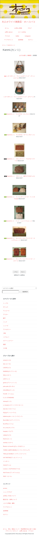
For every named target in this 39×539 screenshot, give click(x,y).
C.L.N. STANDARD (8, 397)
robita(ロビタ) (7, 435)
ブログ (30, 28)
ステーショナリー (8, 340)
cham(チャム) (7, 465)
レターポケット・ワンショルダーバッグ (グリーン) (19, 96)
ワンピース (6, 310)
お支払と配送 (18, 28)
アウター (5, 314)
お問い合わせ (9, 32)
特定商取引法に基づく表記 (28, 529)
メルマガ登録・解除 (9, 503)
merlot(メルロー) (8, 442)
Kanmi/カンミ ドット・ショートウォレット (19, 221)
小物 (4, 333)
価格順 (29, 55)
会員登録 (20, 39)
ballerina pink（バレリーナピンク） (13, 416)
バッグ (5, 322)
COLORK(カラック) (8, 390)
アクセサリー (7, 329)
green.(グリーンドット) (10, 382)
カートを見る (22, 32)
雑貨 (4, 344)
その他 (5, 348)
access (5, 488)
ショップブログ (7, 492)
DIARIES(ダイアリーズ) (10, 371)
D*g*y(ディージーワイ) (9, 412)
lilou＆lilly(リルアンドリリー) (11, 420)
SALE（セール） (8, 476)
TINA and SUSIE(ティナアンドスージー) (14, 454)
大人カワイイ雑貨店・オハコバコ (18, 22)
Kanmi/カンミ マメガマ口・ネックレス (18, 114)
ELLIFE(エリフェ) (8, 424)
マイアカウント (8, 39)
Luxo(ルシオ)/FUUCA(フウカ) (11, 468)
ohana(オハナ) (7, 401)
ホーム (7, 28)
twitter (17, 36)
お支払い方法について (9, 495)
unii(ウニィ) (6, 379)
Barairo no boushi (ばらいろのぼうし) (14, 446)
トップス (5, 303)
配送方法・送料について (10, 499)
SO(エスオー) (7, 375)
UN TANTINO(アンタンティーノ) (12, 457)
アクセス (7, 36)
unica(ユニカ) (7, 360)
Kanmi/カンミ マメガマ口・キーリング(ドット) (21, 134)
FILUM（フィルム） (9, 394)
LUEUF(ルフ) (7, 367)
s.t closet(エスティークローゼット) (13, 405)
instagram (28, 36)
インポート (6, 461)
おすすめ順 (22, 55)
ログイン (30, 39)
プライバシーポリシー (12, 531)
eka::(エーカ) (7, 364)
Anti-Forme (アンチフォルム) (11, 472)
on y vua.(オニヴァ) (8, 427)
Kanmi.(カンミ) (11, 45)
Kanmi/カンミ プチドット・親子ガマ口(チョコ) (21, 176)
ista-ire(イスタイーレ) (9, 409)
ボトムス (5, 307)
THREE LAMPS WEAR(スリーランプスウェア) (16, 450)
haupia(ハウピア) (8, 431)
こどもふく (6, 337)
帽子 (4, 318)
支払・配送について (14, 529)
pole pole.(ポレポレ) (9, 386)
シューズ (5, 325)
